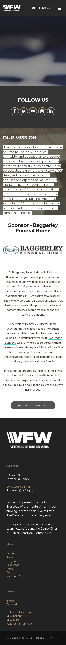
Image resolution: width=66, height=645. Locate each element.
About (10, 557)
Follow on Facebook (18, 612)
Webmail (11, 604)
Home (10, 553)
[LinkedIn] (51, 111)
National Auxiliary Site (19, 623)
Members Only (15, 576)
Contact (11, 572)
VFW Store (12, 619)
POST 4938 (41, 8)
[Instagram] (42, 111)
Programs (12, 561)
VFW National (14, 616)
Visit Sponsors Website (33, 405)
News (9, 568)
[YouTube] (33, 111)
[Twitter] (24, 111)
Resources (12, 564)
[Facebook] (15, 111)
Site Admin (12, 600)
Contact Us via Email (18, 486)
